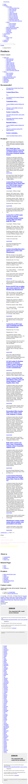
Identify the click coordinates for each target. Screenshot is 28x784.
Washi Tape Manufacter (21, 598)
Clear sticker (12, 26)
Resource (5, 41)
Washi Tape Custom (18, 599)
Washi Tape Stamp (10, 598)
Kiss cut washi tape (13, 17)
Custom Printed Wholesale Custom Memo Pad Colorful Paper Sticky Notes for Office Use (14, 478)
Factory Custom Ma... (12, 112)
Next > (6, 532)
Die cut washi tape (13, 15)
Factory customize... (12, 133)
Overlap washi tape (13, 18)
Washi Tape (9, 6)
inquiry (8, 172)
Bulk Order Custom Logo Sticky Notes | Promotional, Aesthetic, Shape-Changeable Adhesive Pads (14, 445)
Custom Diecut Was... (12, 92)
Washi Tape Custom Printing (15, 597)
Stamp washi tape (13, 14)
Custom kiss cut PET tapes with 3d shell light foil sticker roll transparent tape (14, 325)
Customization (6, 33)
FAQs (7, 38)
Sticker (7, 22)
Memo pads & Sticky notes (12, 27)
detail (11, 172)
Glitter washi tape (13, 13)
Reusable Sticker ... (12, 122)
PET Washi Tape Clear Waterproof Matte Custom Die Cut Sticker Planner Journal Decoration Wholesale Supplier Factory (15, 151)
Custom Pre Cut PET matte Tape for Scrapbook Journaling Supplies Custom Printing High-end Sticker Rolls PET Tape (14, 218)
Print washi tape (12, 9)
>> (8, 532)
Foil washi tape (12, 10)
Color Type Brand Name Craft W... (14, 135)
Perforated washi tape (14, 19)
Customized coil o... (12, 101)
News (4, 35)
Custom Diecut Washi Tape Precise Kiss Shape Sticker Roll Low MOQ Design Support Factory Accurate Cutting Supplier (15, 185)
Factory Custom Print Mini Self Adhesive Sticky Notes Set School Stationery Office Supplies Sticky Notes (15, 380)
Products (5, 5)
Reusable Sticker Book (11, 28)
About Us (5, 36)
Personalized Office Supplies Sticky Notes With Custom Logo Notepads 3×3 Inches (14, 412)
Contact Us (6, 40)
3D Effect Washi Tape (14, 8)
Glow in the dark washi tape (15, 20)
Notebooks (8, 29)
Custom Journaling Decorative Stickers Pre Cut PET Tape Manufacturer (15, 250)
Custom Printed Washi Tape (7, 599)
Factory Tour (9, 37)
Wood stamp (9, 32)
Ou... (7, 94)
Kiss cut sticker (12, 23)
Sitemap (7, 597)
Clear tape (11, 11)
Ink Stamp (8, 31)
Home (4, 4)
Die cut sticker (12, 24)
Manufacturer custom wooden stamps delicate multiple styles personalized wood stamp (15, 522)
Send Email (3, 603)
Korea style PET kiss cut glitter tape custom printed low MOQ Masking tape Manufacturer (15, 288)
